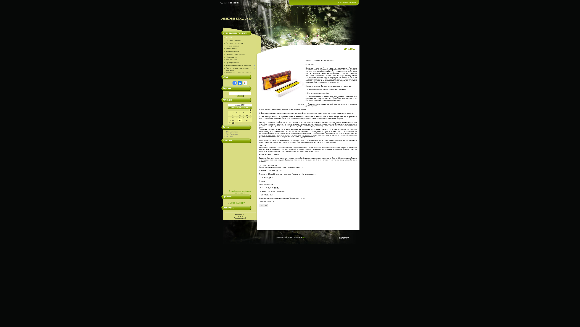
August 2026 (240, 105)
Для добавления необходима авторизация (240, 192)
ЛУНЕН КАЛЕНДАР (237, 203)
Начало (341, 2)
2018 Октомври (232, 134)
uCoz (304, 237)
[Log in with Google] (245, 83)
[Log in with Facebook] (240, 83)
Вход (354, 2)
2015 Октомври (232, 132)
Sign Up (348, 2)
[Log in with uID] (234, 83)
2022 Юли (229, 136)
